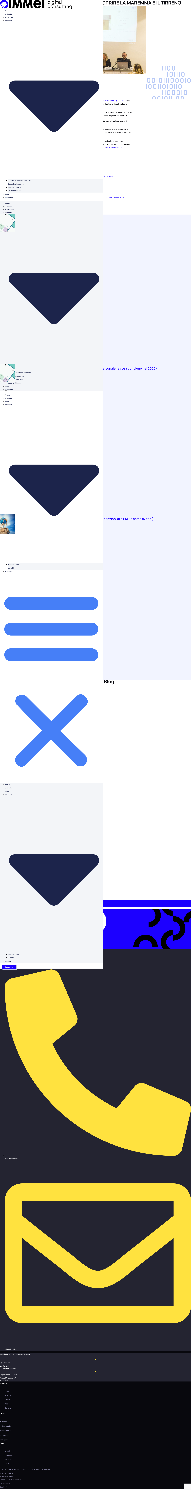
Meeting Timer (13, 954)
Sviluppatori (6, 1431)
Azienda (8, 14)
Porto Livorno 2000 (114, 147)
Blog (7, 194)
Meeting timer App (15, 187)
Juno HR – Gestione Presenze (19, 180)
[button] (51, 679)
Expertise (5, 1440)
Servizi (8, 11)
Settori (4, 1435)
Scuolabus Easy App (16, 184)
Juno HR (11, 958)
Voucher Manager (15, 191)
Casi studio (9, 17)
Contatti (8, 961)
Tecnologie (6, 1426)
